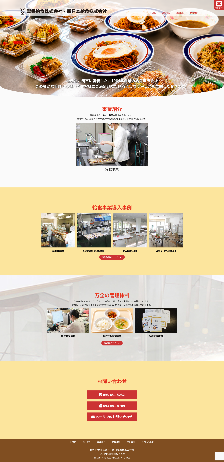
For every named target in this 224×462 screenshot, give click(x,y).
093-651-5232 (113, 394)
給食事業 (112, 169)
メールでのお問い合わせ (114, 416)
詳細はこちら (110, 343)
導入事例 (131, 442)
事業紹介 (180, 12)
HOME (153, 12)
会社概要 (166, 12)
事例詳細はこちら (110, 257)
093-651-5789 (113, 405)
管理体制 (194, 12)
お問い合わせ (148, 442)
